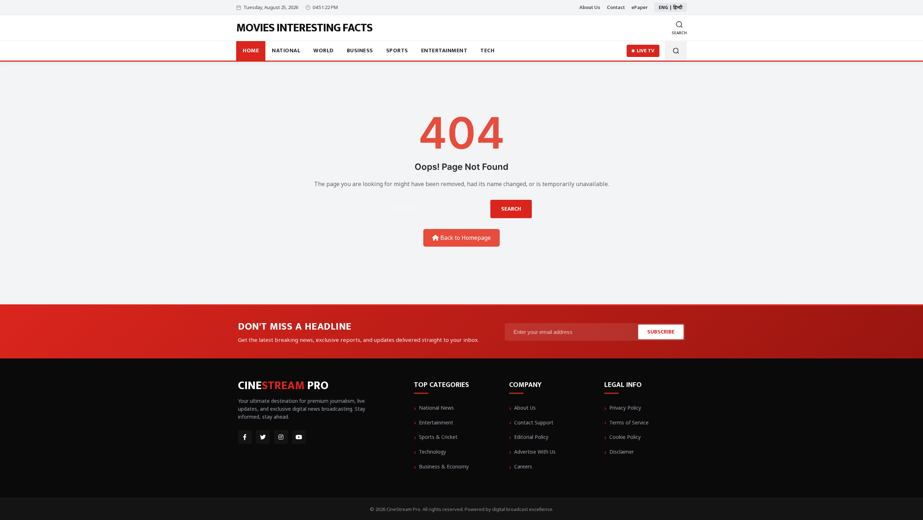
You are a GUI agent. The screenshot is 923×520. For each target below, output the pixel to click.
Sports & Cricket (438, 436)
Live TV (645, 51)
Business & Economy (444, 466)
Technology (432, 451)
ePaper (639, 7)
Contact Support (533, 422)
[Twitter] (263, 437)
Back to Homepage (465, 238)
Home (251, 51)
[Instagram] (281, 437)
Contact (616, 7)
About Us (589, 7)
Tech (487, 51)
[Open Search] (676, 50)
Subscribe (661, 332)
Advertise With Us (535, 451)
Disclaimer (621, 451)
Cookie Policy (625, 436)
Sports (397, 51)
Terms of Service (629, 422)
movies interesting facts (304, 28)
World (323, 51)
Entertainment (444, 51)
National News (436, 407)
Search (511, 209)
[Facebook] (245, 437)
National (286, 51)
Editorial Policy (531, 436)
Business (360, 51)
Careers (523, 466)
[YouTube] (299, 437)
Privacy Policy (625, 407)
